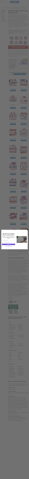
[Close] (27, 229)
